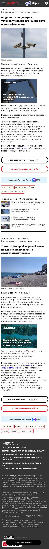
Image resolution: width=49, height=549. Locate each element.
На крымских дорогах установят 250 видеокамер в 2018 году (24, 210)
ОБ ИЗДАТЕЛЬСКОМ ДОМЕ (14, 448)
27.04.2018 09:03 (8, 10)
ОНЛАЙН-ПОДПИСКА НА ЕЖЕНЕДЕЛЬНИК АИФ (23, 451)
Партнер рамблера (22, 537)
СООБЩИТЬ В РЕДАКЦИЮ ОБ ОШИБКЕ (19, 469)
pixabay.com (6, 60)
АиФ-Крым (20, 288)
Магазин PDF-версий (12, 454)
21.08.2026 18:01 (7, 238)
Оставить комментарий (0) (24, 169)
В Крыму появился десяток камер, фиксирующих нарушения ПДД (24, 218)
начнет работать (16, 148)
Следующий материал (23, 542)
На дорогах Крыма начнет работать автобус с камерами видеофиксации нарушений (28, 203)
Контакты (30, 454)
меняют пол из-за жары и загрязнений (21, 366)
